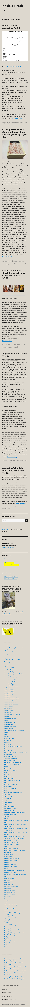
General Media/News (10, 760)
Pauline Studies (8, 854)
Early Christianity (9, 738)
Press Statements (9, 878)
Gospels (6, 766)
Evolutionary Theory (10, 756)
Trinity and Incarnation (10, 937)
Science (6, 902)
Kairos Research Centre (10, 579)
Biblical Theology (9, 684)
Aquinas (23, 344)
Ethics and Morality (9, 750)
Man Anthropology (9, 806)
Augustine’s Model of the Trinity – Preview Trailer (13, 470)
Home (5, 559)
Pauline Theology (9, 856)
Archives (6, 561)
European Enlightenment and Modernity (15, 752)
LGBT (5, 800)
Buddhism (7, 688)
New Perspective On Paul (11, 842)
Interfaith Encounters (10, 788)
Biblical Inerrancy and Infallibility (13, 674)
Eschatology (7, 744)
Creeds (6, 720)
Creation (6, 716)
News (5, 846)
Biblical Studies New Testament (13, 678)
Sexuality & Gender (9, 909)
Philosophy (9, 347)
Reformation (7, 888)
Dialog (5, 734)
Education (7, 742)
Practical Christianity (10, 872)
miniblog (6, 816)
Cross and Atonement (10, 726)
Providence (7, 882)
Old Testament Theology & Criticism (14, 850)
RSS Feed (5, 529)
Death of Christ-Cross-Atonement (14, 730)
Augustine (13, 122)
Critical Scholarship (9, 722)
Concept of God (8, 710)
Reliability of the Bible (10, 892)
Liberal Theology (9, 802)
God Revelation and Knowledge (13, 764)
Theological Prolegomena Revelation (14, 933)
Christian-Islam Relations (11, 698)
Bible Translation (9, 670)
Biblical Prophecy (9, 676)
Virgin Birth (7, 939)
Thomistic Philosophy (10, 935)
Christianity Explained (10, 700)
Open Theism (8, 852)
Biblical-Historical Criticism (12, 686)
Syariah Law (7, 923)
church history (8, 708)
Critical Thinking (9, 724)
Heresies (6, 774)
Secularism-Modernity (10, 904)
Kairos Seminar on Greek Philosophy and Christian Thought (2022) (13, 274)
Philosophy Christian (10, 864)
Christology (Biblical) (10, 702)
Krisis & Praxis (12, 5)
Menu (4, 10)
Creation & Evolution (10, 718)
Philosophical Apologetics (14, 346)
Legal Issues (7, 798)
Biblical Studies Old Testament (12, 680)
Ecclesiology (7, 740)
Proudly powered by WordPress (17, 1004)
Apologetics (7, 654)
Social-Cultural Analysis (21, 263)
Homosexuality (8, 786)
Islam (5, 790)
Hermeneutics (8, 776)
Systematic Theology (10, 925)
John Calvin (7, 794)
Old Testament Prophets (11, 848)
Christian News (8, 696)
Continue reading (17, 118)
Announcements (16, 344)
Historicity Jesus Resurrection (12, 780)
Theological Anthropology (11, 929)
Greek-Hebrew (8, 768)
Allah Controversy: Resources (10, 985)
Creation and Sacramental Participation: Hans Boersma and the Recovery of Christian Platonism (15, 973)
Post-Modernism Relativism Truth (14, 870)
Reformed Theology (9, 890)
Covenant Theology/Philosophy (13, 714)
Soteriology (7, 919)
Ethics (5, 748)
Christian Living (8, 694)
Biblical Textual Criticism (11, 682)
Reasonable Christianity (11, 886)
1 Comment (6, 264)
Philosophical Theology (10, 860)
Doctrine (6, 736)
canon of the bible (9, 692)
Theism (6, 927)
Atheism (6, 664)
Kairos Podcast (19, 122)
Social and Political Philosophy (12, 913)
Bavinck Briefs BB (9, 668)
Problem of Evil (8, 880)
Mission (6, 818)
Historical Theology (9, 778)
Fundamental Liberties (10, 758)
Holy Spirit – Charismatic (11, 784)
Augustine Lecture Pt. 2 (14, 66)
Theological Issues (19, 460)
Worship (6, 947)
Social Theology (12, 263)
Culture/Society (20, 260)
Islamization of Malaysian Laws (13, 792)
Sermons (6, 906)
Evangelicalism (8, 754)
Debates (6, 732)
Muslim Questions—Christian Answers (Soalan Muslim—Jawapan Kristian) (13, 623)
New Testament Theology (11, 844)
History (6, 782)
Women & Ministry (9, 941)
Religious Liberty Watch (11, 577)
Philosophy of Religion (10, 866)
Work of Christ (8, 943)
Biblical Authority (9, 672)
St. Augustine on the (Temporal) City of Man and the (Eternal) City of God (14, 133)
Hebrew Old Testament (10, 770)
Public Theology (12, 261)
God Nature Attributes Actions (12, 762)
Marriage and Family (10, 808)
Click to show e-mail (8, 547)
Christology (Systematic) (11, 704)
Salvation (6, 900)
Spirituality (7, 921)
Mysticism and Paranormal (11, 840)
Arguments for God (9, 658)
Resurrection (7, 896)
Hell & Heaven (8, 772)
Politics (6, 868)
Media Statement (9, 810)
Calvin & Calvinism (9, 690)
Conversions (7, 712)
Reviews (6, 898)
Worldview (7, 945)
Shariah (6, 911)
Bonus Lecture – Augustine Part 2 (11, 26)
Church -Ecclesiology (10, 706)
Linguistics (7, 804)
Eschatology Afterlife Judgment (13, 746)
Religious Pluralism (9, 894)
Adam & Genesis (8, 646)
